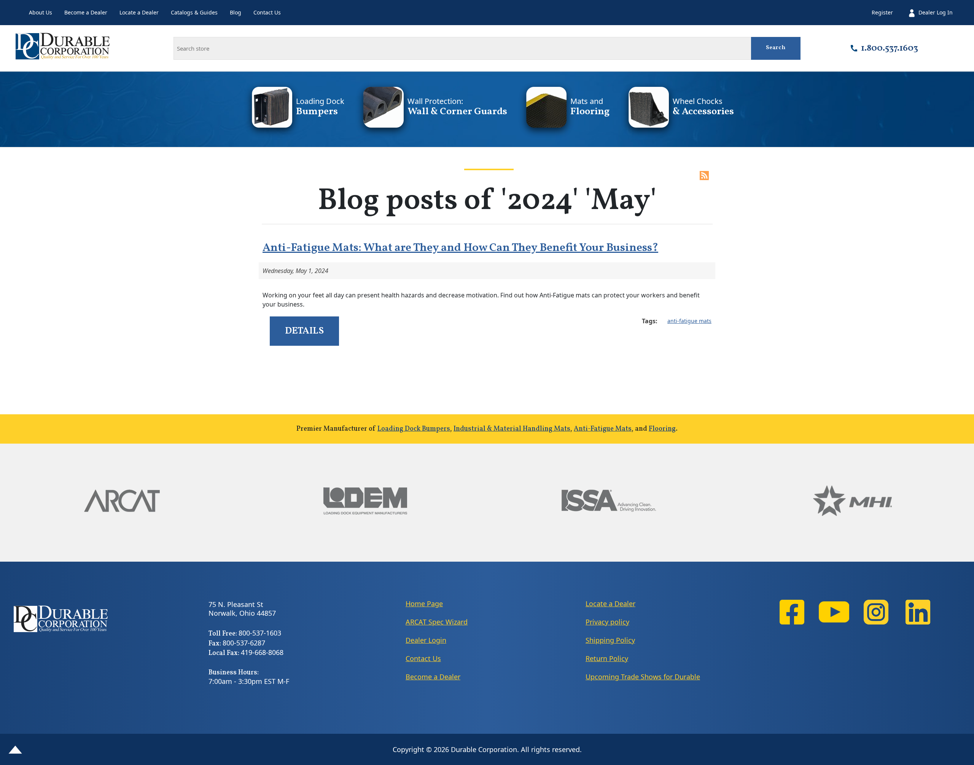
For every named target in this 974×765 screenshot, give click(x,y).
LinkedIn (917, 612)
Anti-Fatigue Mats (603, 429)
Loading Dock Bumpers (413, 429)
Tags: (649, 321)
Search (775, 48)
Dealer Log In (935, 12)
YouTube (834, 612)
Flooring (662, 429)
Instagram (876, 612)
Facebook (792, 612)
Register (882, 12)
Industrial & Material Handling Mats (512, 429)
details (304, 331)
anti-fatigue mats (689, 320)
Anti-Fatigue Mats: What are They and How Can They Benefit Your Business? (460, 248)
